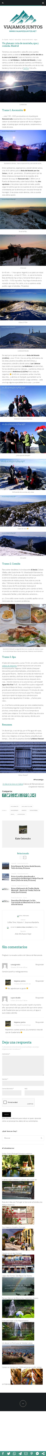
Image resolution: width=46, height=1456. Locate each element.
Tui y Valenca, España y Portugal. (14, 1227)
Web (26, 1089)
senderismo (21, 814)
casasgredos (15, 964)
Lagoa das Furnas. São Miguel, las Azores (17, 1276)
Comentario (6, 1054)
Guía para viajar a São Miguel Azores (15, 1321)
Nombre (5, 1079)
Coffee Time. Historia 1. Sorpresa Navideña (23, 921)
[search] (41, 1138)
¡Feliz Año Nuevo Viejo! (23, 932)
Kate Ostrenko (23, 838)
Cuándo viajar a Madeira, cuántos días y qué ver (19, 1180)
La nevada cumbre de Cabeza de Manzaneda (25, 955)
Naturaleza (18, 39)
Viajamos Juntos (20, 981)
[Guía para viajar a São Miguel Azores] (18, 1340)
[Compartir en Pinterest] (25, 795)
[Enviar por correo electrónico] (21, 795)
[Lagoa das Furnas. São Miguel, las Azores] (18, 1295)
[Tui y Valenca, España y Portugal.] (18, 1250)
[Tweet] (8, 795)
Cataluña (13, 863)
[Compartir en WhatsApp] (12, 795)
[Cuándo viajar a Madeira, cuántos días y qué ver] (18, 1199)
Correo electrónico (8, 1089)
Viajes (35, 39)
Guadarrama (14, 810)
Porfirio (26, 68)
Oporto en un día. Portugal (12, 1253)
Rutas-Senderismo (27, 39)
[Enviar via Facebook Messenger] (30, 795)
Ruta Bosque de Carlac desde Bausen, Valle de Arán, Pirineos (26, 867)
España (6, 39)
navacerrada (34, 810)
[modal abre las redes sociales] (34, 795)
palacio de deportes (9, 666)
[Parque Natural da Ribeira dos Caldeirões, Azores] (18, 1317)
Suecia (25, 897)
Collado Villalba (27, 806)
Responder (40, 964)
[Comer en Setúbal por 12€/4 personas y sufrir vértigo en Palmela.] (27, 1384)
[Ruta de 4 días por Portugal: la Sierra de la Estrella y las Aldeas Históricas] (18, 1224)
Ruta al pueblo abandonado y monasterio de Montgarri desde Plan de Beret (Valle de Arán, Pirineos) (27, 878)
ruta (12, 814)
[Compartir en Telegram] (17, 795)
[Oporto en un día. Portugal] (18, 1272)
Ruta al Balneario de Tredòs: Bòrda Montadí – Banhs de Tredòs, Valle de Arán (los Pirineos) (25, 890)
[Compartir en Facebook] (4, 795)
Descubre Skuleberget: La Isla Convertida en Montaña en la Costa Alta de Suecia (25, 902)
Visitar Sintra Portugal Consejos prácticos (17, 1154)
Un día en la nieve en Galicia (13, 784)
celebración (14, 806)
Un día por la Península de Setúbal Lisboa (17, 1343)
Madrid (11, 39)
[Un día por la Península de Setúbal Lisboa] (18, 1364)
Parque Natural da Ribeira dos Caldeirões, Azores (20, 1298)
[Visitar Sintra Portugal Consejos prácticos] (18, 1176)
